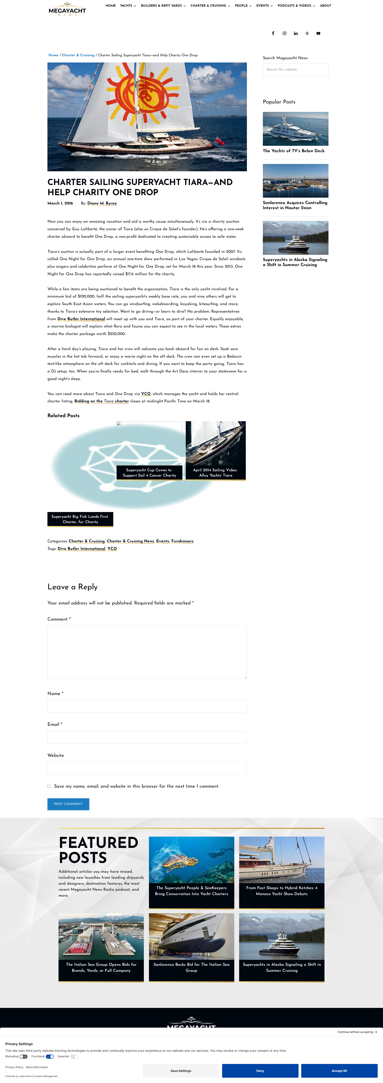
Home (111, 6)
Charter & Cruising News (130, 541)
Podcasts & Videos (294, 6)
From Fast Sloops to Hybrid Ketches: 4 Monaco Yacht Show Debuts (281, 891)
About (325, 6)
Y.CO (145, 394)
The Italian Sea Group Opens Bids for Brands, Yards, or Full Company (101, 968)
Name (55, 693)
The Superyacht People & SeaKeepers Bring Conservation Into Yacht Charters (191, 891)
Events (262, 6)
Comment (59, 619)
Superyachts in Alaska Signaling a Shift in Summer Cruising (282, 968)
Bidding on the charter (101, 401)
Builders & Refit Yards (161, 6)
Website (55, 755)
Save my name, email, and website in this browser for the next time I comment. (136, 786)
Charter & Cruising (208, 6)
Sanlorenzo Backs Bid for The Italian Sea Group (192, 968)
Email (54, 724)
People (241, 6)
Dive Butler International (81, 319)
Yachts (126, 6)
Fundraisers (182, 541)
